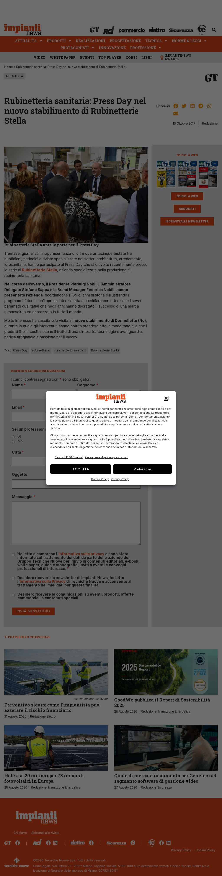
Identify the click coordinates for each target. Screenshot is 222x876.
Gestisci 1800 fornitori (69, 457)
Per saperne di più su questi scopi (106, 457)
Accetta (80, 469)
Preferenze (142, 469)
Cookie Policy (100, 479)
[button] (166, 398)
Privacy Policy (120, 479)
